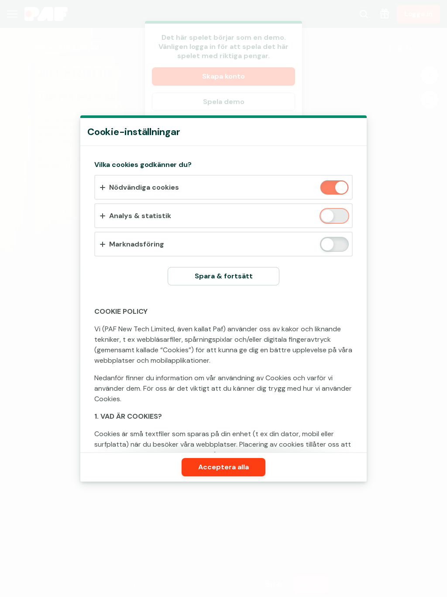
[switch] (341, 188)
